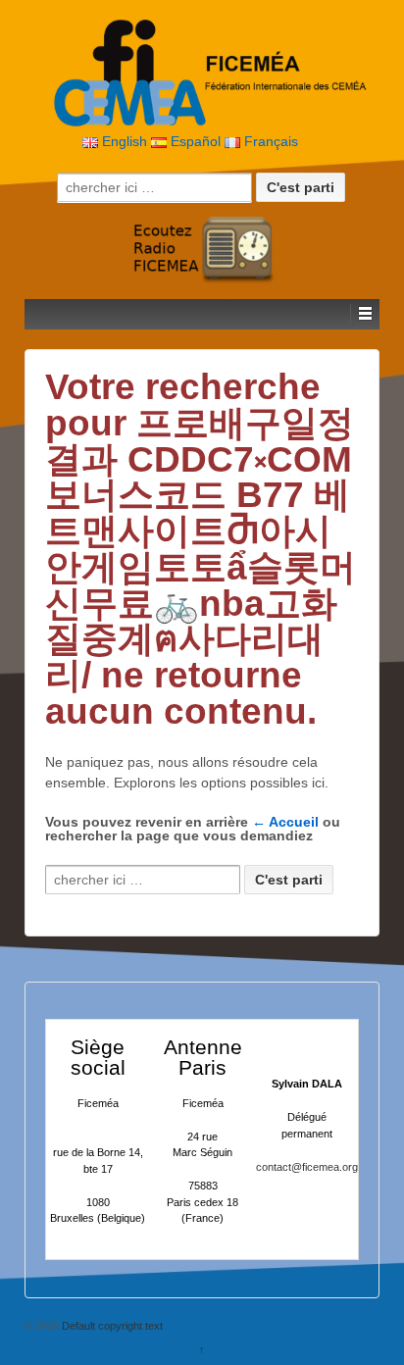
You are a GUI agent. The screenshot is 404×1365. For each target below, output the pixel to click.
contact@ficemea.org (307, 1167)
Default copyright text (111, 1326)
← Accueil (285, 822)
